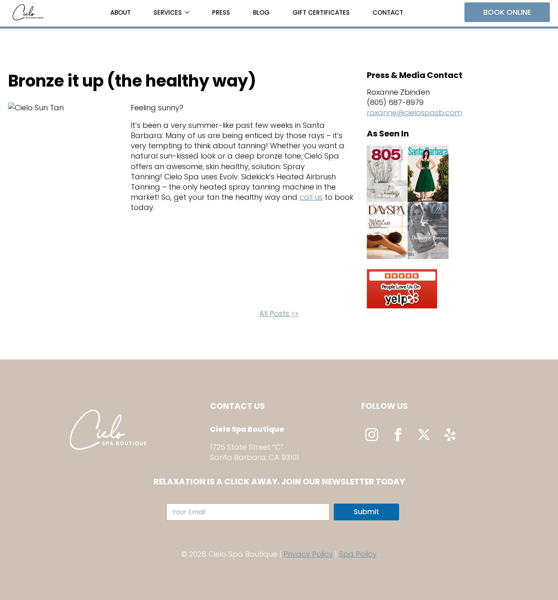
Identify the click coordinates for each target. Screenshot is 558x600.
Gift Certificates (321, 12)
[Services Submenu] (189, 12)
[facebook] (397, 434)
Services (168, 12)
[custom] (450, 434)
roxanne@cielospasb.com (414, 112)
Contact (388, 12)
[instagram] (371, 434)
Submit (366, 512)
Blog (261, 12)
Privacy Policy (308, 554)
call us (311, 197)
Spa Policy (358, 554)
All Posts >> (279, 313)
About (120, 12)
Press (221, 12)
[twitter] (424, 434)
